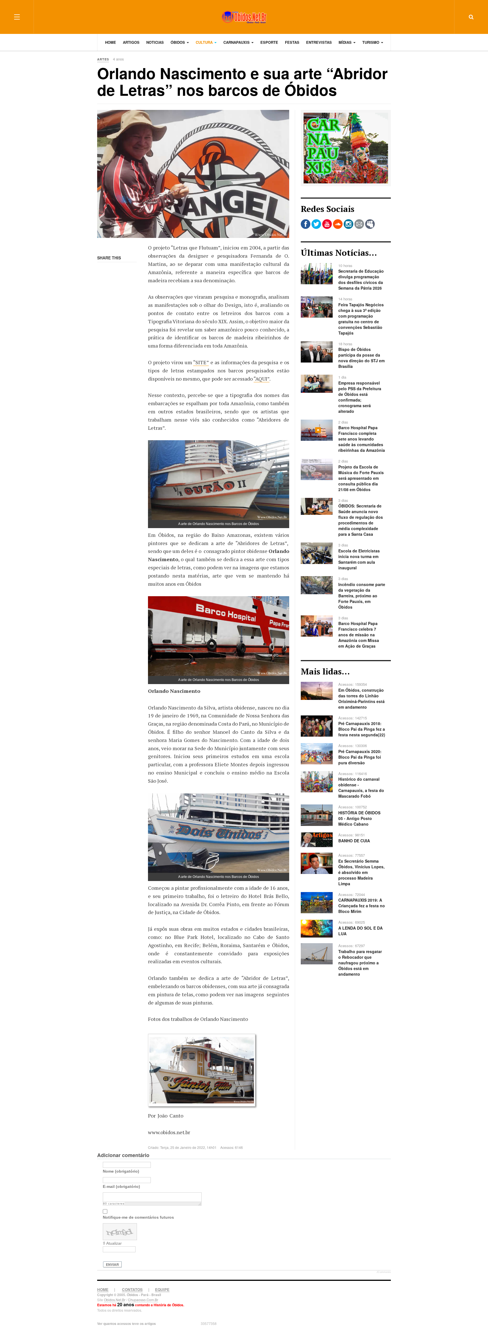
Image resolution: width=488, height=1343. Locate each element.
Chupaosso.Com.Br (143, 1299)
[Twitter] (316, 224)
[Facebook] (305, 224)
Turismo (371, 42)
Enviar (112, 1264)
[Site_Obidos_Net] (346, 147)
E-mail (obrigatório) (121, 1186)
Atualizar (114, 1243)
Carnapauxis (237, 42)
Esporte (269, 42)
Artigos (131, 42)
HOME (102, 1289)
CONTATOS (132, 1289)
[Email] (359, 224)
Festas (292, 42)
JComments (383, 1272)
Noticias (155, 42)
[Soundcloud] (337, 224)
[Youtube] (327, 224)
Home (110, 42)
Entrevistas (319, 42)
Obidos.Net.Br (114, 1299)
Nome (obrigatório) (121, 1171)
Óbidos (178, 42)
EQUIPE (162, 1289)
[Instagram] (348, 224)
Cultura (205, 42)
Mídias (346, 42)
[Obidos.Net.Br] (244, 17)
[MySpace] (370, 224)
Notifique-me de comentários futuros (138, 1217)
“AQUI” (261, 378)
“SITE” (201, 362)
